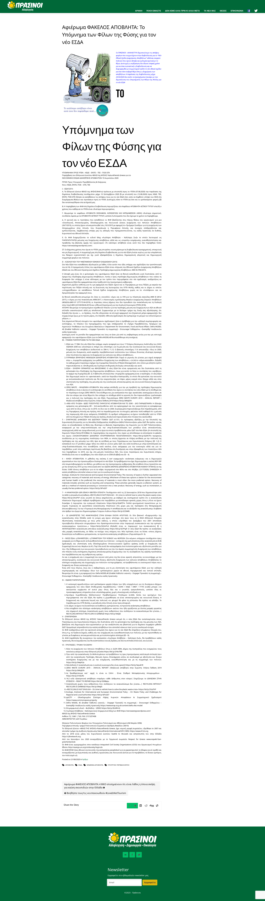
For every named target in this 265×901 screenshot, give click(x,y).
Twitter (139, 854)
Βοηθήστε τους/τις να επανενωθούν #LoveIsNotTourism (96, 793)
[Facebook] (129, 805)
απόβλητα (69, 765)
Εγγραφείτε (150, 882)
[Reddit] (146, 805)
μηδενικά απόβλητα (95, 765)
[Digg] (151, 805)
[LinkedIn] (140, 805)
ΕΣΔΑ (80, 765)
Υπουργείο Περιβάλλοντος (118, 765)
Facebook (132, 854)
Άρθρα (85, 759)
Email (125, 854)
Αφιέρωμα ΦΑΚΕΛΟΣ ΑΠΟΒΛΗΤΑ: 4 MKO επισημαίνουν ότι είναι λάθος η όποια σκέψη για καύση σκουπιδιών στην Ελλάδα (109, 786)
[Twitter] (135, 805)
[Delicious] (157, 805)
